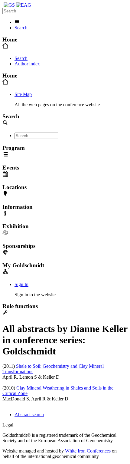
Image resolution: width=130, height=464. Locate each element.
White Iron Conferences (88, 450)
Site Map (23, 94)
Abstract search (29, 414)
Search (21, 27)
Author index (27, 63)
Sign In (21, 284)
